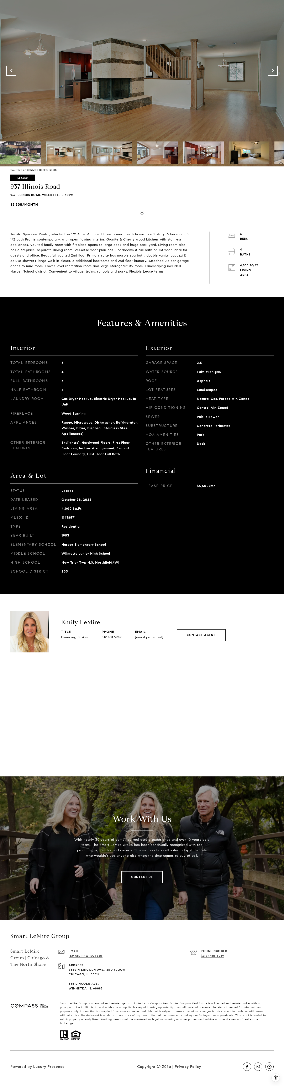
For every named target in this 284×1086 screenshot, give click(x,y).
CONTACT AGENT (201, 635)
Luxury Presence (49, 1066)
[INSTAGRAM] (258, 1066)
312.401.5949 (112, 637)
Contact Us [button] (142, 877)
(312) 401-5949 (212, 956)
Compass (185, 1003)
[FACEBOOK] (247, 1066)
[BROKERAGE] (269, 1066)
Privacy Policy (188, 1066)
